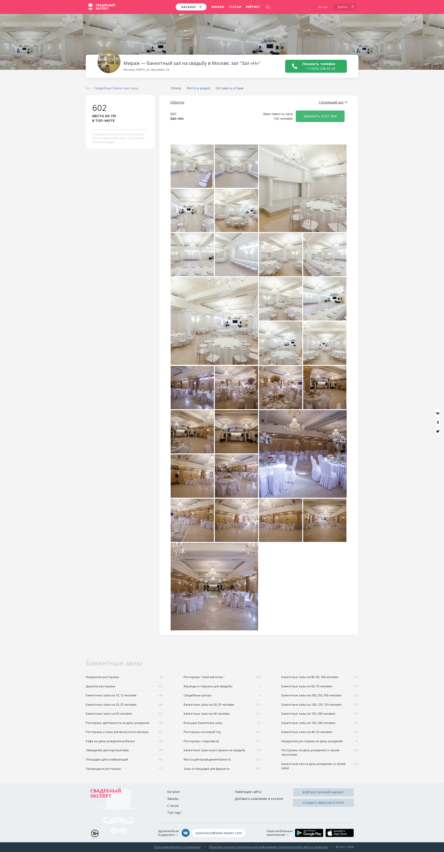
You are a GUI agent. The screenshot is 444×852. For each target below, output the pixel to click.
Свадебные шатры (222, 695)
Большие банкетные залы (222, 723)
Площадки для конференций (124, 759)
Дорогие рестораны (124, 686)
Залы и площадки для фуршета (222, 769)
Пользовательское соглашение (177, 847)
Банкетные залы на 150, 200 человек (319, 713)
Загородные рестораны (124, 769)
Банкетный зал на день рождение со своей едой (319, 766)
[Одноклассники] (438, 422)
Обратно (177, 102)
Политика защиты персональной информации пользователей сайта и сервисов (268, 847)
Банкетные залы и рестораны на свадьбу (222, 750)
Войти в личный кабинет (323, 792)
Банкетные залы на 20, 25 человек (124, 704)
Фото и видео (198, 88)
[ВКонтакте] (438, 413)
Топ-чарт (174, 812)
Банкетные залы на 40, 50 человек (319, 732)
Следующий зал (331, 102)
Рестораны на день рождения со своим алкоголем (319, 752)
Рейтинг (253, 7)
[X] (438, 431)
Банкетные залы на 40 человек (222, 713)
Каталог (173, 791)
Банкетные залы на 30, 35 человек (222, 704)
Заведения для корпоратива (124, 750)
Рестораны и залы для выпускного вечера (124, 732)
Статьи (235, 7)
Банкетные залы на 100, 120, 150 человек (319, 704)
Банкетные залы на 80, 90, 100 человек (319, 677)
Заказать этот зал (320, 116)
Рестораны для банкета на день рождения (124, 723)
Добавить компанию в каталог (259, 798)
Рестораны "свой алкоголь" (222, 677)
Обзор (176, 88)
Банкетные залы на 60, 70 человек (319, 686)
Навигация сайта (248, 791)
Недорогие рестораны (124, 677)
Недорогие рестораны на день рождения (319, 741)
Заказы (217, 7)
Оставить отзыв (230, 88)
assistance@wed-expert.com (218, 833)
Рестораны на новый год (222, 732)
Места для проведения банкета (222, 759)
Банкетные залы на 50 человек (124, 713)
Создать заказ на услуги (323, 803)
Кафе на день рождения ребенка (124, 741)
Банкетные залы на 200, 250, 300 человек (319, 695)
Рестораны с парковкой (222, 741)
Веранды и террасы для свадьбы (222, 686)
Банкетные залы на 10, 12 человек (124, 695)
